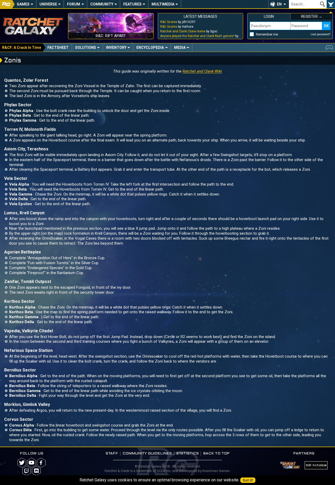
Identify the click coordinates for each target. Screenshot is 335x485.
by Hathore (176, 26)
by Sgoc (188, 31)
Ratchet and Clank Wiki (202, 71)
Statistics (187, 453)
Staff (111, 453)
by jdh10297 (178, 22)
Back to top (216, 453)
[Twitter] (22, 462)
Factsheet (58, 47)
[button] (278, 4)
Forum (73, 4)
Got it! (248, 480)
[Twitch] (26, 470)
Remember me (267, 34)
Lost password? (321, 34)
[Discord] (36, 470)
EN (279, 4)
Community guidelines (147, 453)
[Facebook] (41, 462)
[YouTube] (31, 462)
